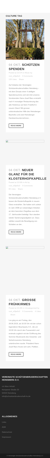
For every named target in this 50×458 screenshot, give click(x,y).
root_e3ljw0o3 (14, 76)
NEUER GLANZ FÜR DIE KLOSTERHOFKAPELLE (28, 174)
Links (4, 422)
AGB (4, 427)
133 (13, 79)
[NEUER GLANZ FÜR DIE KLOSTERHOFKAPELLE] (25, 152)
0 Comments (27, 76)
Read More (16, 126)
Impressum (6, 437)
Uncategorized (31, 308)
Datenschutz (7, 432)
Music (27, 73)
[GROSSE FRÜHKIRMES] (25, 270)
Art (26, 182)
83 (12, 189)
